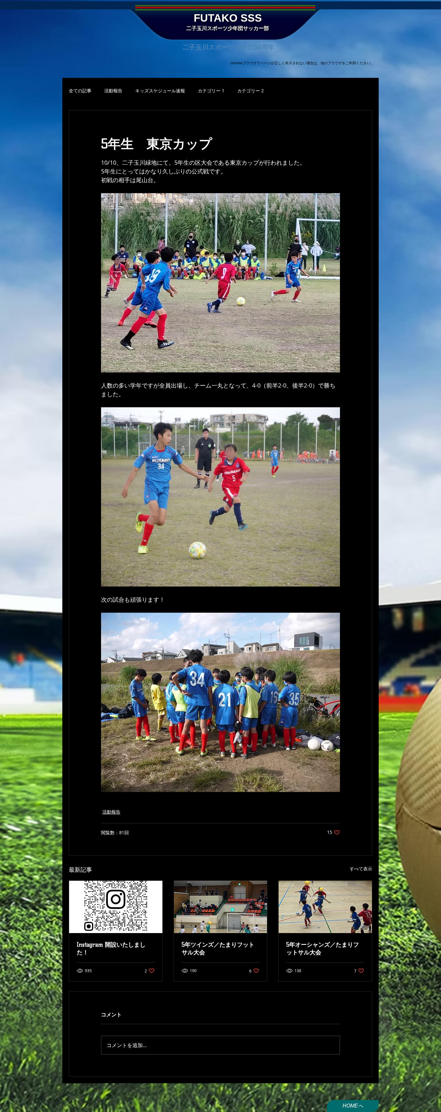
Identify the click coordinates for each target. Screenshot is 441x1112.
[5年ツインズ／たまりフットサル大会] (220, 907)
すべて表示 (361, 869)
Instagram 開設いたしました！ (111, 948)
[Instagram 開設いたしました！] (115, 907)
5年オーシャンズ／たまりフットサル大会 (322, 948)
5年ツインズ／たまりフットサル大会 (218, 948)
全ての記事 (80, 91)
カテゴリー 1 (211, 91)
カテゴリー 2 (250, 91)
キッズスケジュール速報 (160, 91)
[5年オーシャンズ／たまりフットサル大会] (325, 907)
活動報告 (113, 91)
